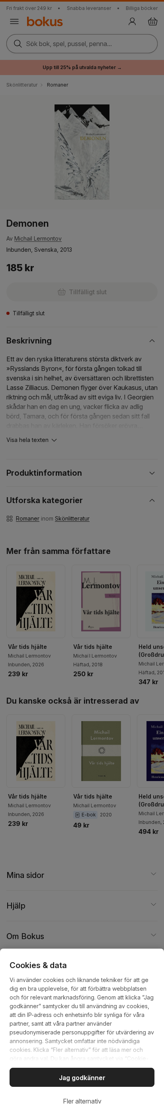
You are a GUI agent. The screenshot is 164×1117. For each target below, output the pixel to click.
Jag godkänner (82, 1078)
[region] (82, 1033)
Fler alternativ (82, 1101)
